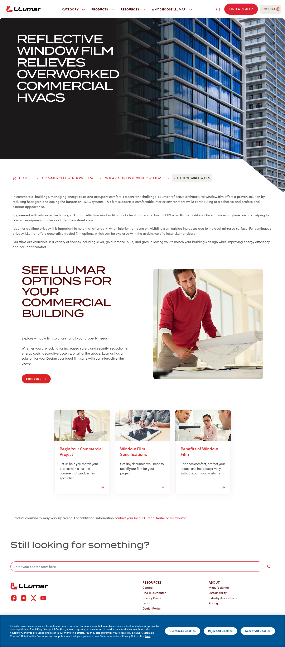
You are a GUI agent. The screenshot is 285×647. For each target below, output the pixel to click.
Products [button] (100, 9)
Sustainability (218, 593)
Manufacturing (219, 587)
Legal (146, 603)
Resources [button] (130, 9)
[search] (218, 9)
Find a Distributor (154, 593)
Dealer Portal (151, 608)
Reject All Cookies (220, 631)
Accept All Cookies (258, 631)
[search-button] (269, 566)
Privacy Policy (151, 598)
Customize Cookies (182, 631)
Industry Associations (223, 598)
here (147, 636)
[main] (142, 631)
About (214, 582)
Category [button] (70, 9)
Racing (213, 603)
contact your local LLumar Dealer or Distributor (150, 518)
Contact (147, 587)
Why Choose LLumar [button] (169, 9)
